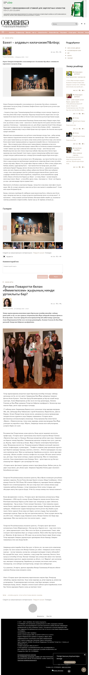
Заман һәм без (42, 32)
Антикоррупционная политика (27, 655)
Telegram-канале (38, 253)
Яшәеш (28, 32)
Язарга (56, 276)
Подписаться (69, 662)
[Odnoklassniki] (84, 24)
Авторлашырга (42, 277)
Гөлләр (70, 58)
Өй (68, 53)
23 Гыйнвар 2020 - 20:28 (21, 308)
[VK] (81, 24)
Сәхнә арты (72, 32)
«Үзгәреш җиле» (13, 595)
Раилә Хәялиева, (8, 57)
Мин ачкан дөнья (73, 48)
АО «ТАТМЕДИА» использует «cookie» (29, 656)
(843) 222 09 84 (66, 667)
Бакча (69, 55)
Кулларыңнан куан (74, 50)
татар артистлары (25, 595)
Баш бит (12, 32)
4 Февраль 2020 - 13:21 (21, 57)
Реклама (81, 32)
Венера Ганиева (37, 595)
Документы (40, 616)
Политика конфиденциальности (27, 660)
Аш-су (34, 32)
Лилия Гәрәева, (8, 308)
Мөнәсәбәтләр (53, 32)
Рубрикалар (20, 32)
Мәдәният (63, 32)
